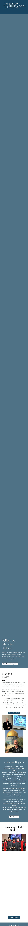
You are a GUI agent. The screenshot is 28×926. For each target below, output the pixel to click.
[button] (25, 11)
